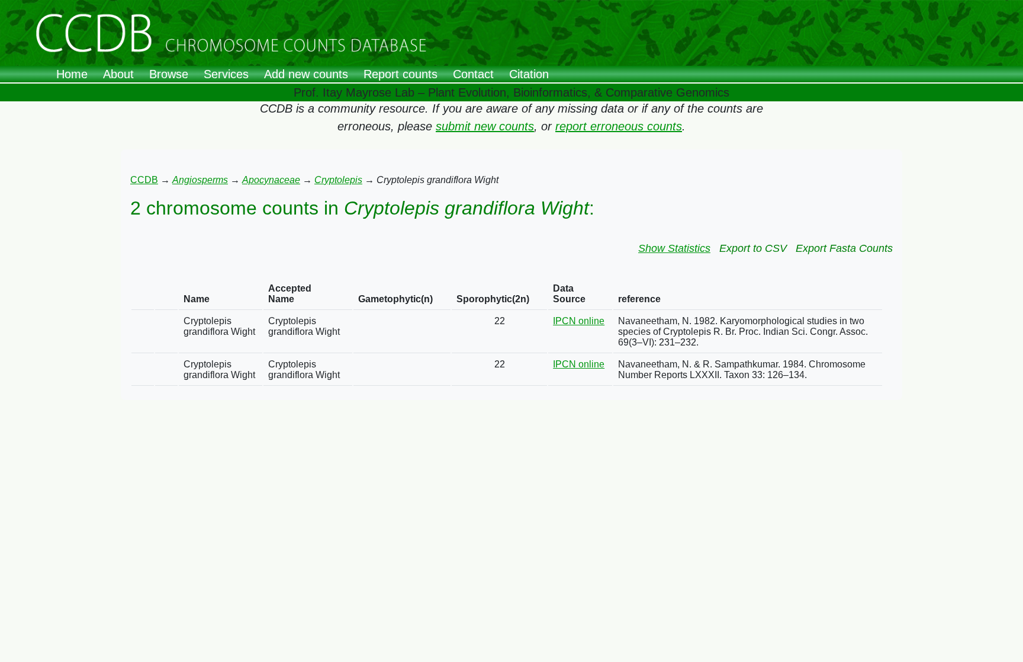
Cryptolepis (338, 180)
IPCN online (578, 321)
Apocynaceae (271, 180)
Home (72, 74)
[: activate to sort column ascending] (142, 294)
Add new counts (306, 74)
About (118, 74)
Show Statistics (674, 248)
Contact (473, 74)
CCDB (144, 180)
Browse (168, 74)
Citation (529, 74)
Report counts (400, 74)
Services (226, 74)
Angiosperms (200, 180)
